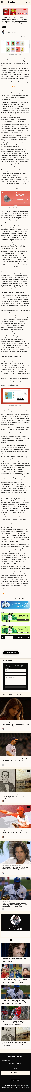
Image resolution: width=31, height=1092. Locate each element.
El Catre (14, 87)
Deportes (7, 757)
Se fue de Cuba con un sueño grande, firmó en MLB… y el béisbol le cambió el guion (15, 832)
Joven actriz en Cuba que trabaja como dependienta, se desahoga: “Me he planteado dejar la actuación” (15, 724)
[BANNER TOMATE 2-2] (15, 11)
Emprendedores (12, 646)
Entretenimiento (14, 721)
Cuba (3, 646)
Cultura (7, 721)
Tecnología (22, 646)
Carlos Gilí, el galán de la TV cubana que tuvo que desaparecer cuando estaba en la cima (14, 960)
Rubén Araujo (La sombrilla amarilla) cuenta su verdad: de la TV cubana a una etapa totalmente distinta (14, 981)
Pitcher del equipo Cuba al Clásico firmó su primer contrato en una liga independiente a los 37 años (14, 904)
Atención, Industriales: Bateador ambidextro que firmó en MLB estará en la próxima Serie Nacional (15, 1023)
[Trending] (28, 699)
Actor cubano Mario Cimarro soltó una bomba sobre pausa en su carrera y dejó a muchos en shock (15, 868)
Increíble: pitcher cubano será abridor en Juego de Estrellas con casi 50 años (15, 760)
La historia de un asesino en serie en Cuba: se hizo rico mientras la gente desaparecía (14, 796)
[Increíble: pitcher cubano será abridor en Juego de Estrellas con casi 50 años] (15, 744)
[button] (2, 2)
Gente (20, 721)
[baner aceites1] (15, 617)
